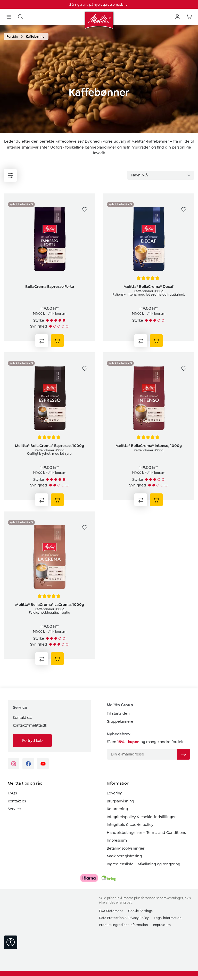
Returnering (117, 808)
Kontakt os (17, 801)
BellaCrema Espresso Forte (49, 286)
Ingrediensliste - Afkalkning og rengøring (143, 864)
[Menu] (9, 17)
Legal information (168, 918)
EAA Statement (111, 911)
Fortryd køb (32, 740)
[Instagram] (13, 763)
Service (14, 808)
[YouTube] (43, 763)
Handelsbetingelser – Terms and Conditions (146, 832)
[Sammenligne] (41, 340)
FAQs (12, 793)
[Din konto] (177, 17)
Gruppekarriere (120, 721)
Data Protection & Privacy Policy (124, 918)
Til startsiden (118, 713)
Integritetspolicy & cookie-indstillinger (141, 816)
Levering (114, 793)
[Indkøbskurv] (189, 17)
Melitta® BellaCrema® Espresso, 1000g (49, 445)
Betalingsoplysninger (125, 848)
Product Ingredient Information (123, 925)
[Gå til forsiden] (99, 20)
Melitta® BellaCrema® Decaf (148, 286)
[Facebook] (28, 763)
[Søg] (21, 17)
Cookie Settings (140, 911)
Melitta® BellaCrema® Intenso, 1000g (149, 445)
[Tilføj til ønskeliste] (84, 209)
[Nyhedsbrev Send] (183, 754)
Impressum (117, 840)
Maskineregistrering (124, 856)
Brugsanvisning (120, 801)
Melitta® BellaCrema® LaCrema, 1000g (49, 604)
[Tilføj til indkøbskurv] (57, 340)
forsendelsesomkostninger (162, 898)
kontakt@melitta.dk (30, 725)
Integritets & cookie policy (130, 824)
